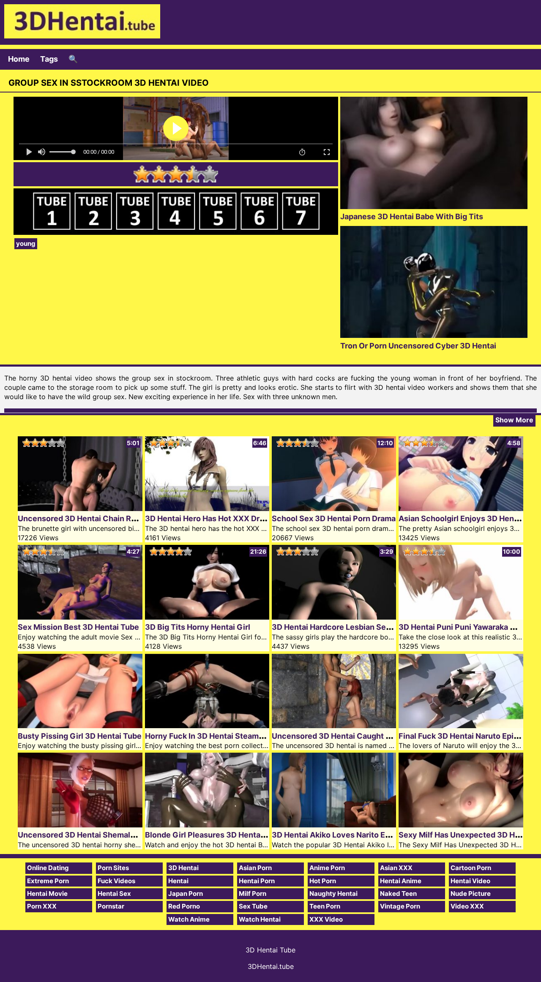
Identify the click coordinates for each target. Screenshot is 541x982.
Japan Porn (185, 894)
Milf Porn (252, 894)
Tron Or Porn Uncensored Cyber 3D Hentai (418, 345)
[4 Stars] (192, 174)
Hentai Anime (400, 881)
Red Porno (184, 906)
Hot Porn (322, 881)
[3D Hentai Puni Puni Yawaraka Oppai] (461, 616)
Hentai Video (470, 881)
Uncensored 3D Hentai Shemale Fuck (86, 834)
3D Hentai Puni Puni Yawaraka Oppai (465, 627)
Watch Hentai (260, 919)
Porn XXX (42, 906)
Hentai (178, 881)
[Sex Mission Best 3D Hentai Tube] (80, 616)
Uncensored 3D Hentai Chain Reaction (88, 518)
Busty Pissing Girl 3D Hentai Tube (80, 736)
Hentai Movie (47, 894)
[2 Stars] (158, 174)
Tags (49, 58)
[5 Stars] (209, 174)
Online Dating (48, 868)
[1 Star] (142, 174)
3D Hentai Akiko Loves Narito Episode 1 (343, 834)
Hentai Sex (114, 894)
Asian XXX (396, 868)
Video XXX (467, 906)
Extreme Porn (48, 881)
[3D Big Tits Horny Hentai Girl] (207, 616)
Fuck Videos (116, 881)
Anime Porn (327, 868)
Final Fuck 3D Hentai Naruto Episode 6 (468, 736)
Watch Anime (189, 919)
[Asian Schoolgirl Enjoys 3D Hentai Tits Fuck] (461, 508)
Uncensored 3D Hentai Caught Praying (343, 736)
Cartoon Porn (471, 868)
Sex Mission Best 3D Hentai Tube (78, 627)
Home (19, 58)
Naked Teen (398, 894)
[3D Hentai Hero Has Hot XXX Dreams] (207, 508)
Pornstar (111, 906)
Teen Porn (324, 906)
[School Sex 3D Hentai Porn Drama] (334, 508)
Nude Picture (471, 894)
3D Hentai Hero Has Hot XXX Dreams (212, 518)
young (26, 243)
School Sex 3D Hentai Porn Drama (334, 518)
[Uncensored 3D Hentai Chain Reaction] (80, 508)
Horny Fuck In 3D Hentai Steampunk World (223, 736)
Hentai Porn (257, 881)
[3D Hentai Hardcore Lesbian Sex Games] (334, 616)
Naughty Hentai (333, 894)
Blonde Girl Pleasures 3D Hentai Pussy (216, 834)
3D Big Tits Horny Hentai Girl (197, 627)
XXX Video (326, 919)
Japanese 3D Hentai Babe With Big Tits (411, 216)
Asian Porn (255, 868)
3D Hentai (183, 868)
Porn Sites (113, 868)
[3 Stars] (175, 174)
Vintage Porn (400, 906)
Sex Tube (253, 906)
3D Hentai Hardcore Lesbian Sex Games (345, 627)
